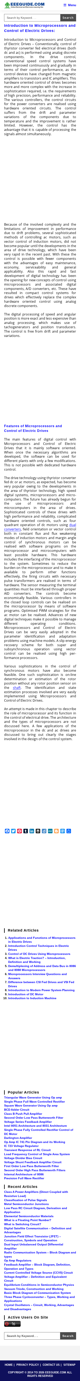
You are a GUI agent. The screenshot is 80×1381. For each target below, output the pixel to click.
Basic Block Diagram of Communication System (37, 1292)
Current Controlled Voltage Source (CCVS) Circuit (38, 1272)
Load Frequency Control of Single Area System (37, 1154)
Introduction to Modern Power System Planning (41, 990)
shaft (17, 687)
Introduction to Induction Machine (32, 998)
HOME (9, 1364)
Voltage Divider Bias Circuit (23, 1158)
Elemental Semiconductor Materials (29, 1216)
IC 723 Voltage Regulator (21, 1146)
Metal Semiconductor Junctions (26, 1204)
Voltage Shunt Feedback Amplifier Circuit (33, 1162)
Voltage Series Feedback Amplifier (28, 1121)
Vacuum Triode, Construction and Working (34, 1289)
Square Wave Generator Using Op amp (31, 1105)
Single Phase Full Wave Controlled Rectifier (34, 1101)
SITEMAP (69, 1364)
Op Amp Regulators (17, 1260)
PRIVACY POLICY (27, 1364)
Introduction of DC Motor (25, 994)
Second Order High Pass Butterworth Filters (34, 1170)
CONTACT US (51, 1364)
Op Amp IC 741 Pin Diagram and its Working (34, 1142)
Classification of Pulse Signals (25, 1200)
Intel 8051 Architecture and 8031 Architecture (35, 1125)
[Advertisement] (40, 180)
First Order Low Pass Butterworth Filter (31, 1166)
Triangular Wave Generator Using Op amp (33, 1097)
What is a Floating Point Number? (27, 1220)
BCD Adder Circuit (16, 1109)
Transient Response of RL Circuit (27, 1150)
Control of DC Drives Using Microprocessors (39, 953)
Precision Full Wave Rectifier (24, 1178)
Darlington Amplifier (18, 1138)
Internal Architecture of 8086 (24, 1174)
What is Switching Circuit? (22, 1224)
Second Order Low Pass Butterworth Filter (33, 1117)
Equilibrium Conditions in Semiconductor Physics (39, 1284)
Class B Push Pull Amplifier (23, 1113)
